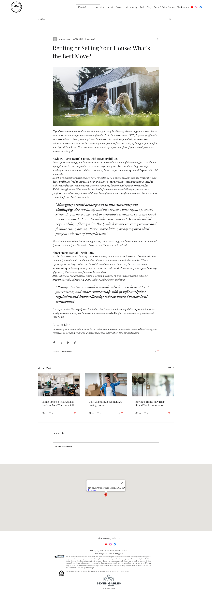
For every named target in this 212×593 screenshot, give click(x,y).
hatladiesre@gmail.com (108, 538)
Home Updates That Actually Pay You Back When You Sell (58, 403)
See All (171, 367)
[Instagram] (196, 7)
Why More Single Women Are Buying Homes (105, 403)
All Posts (42, 19)
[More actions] (157, 39)
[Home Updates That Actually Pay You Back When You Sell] (59, 384)
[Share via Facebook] (54, 342)
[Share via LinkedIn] (68, 342)
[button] (170, 19)
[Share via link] (75, 342)
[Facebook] (200, 7)
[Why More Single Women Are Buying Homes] (106, 384)
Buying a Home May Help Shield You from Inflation (150, 403)
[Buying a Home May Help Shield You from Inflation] (153, 384)
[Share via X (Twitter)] (61, 342)
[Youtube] (192, 7)
